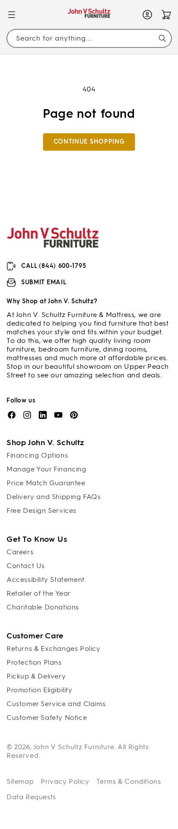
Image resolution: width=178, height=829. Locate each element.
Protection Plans (34, 662)
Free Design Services (41, 510)
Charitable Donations (42, 607)
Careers (19, 552)
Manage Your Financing (46, 469)
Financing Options (37, 455)
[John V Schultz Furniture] (89, 14)
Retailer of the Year (38, 593)
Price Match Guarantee (46, 483)
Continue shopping (89, 141)
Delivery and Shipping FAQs (53, 497)
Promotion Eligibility (39, 690)
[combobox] (89, 38)
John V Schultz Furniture (74, 747)
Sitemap (20, 781)
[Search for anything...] (162, 38)
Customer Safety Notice (46, 717)
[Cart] (166, 14)
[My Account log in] (147, 14)
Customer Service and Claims (55, 704)
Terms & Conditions (128, 781)
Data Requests (31, 797)
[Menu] (11, 14)
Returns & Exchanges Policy (53, 648)
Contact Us (25, 566)
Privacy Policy (65, 781)
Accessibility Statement (45, 579)
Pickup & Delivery (36, 676)
